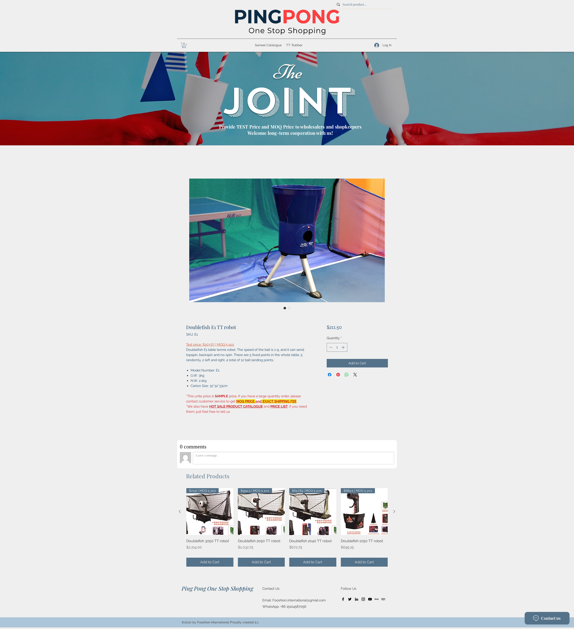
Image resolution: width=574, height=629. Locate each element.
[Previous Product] (180, 511)
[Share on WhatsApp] (346, 374)
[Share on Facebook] (329, 374)
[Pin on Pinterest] (338, 374)
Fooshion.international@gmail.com (299, 600)
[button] (184, 45)
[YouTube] (370, 599)
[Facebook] (343, 599)
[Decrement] (330, 347)
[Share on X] (355, 374)
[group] (287, 527)
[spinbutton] (337, 347)
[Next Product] (394, 511)
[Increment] (344, 347)
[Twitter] (350, 599)
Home (191, 162)
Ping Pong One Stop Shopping (217, 588)
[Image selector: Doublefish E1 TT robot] (285, 308)
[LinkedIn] (356, 599)
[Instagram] (363, 599)
